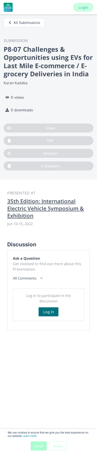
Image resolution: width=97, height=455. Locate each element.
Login (83, 7)
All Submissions (27, 22)
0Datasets (50, 166)
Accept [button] (39, 446)
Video (50, 128)
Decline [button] (58, 446)
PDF (50, 140)
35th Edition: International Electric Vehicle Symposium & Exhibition (45, 208)
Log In (48, 312)
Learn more (30, 436)
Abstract (50, 153)
